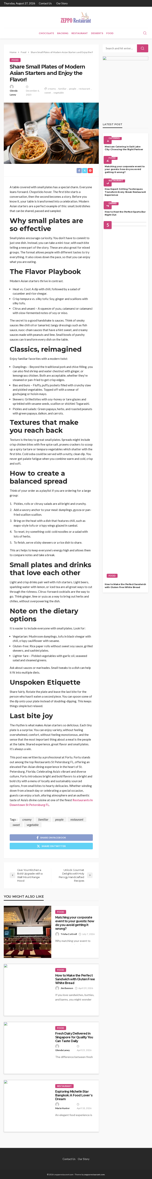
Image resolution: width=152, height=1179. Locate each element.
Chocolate (46, 33)
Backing (62, 33)
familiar (62, 88)
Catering (114, 138)
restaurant (84, 88)
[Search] (145, 33)
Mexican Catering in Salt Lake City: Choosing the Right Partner (124, 148)
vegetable (58, 92)
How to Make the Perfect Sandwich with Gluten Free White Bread (75, 979)
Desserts (97, 33)
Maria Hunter (62, 1108)
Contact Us (45, 3)
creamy (52, 88)
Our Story (62, 3)
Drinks (113, 203)
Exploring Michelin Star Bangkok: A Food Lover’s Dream (73, 1095)
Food (109, 33)
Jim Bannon (67, 988)
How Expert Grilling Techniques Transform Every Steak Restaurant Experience (125, 192)
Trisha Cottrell (69, 934)
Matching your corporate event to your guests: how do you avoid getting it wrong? (74, 923)
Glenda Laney (13, 92)
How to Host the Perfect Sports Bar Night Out (125, 213)
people (72, 88)
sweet (47, 92)
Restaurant (79, 33)
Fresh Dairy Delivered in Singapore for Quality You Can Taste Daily (74, 1037)
